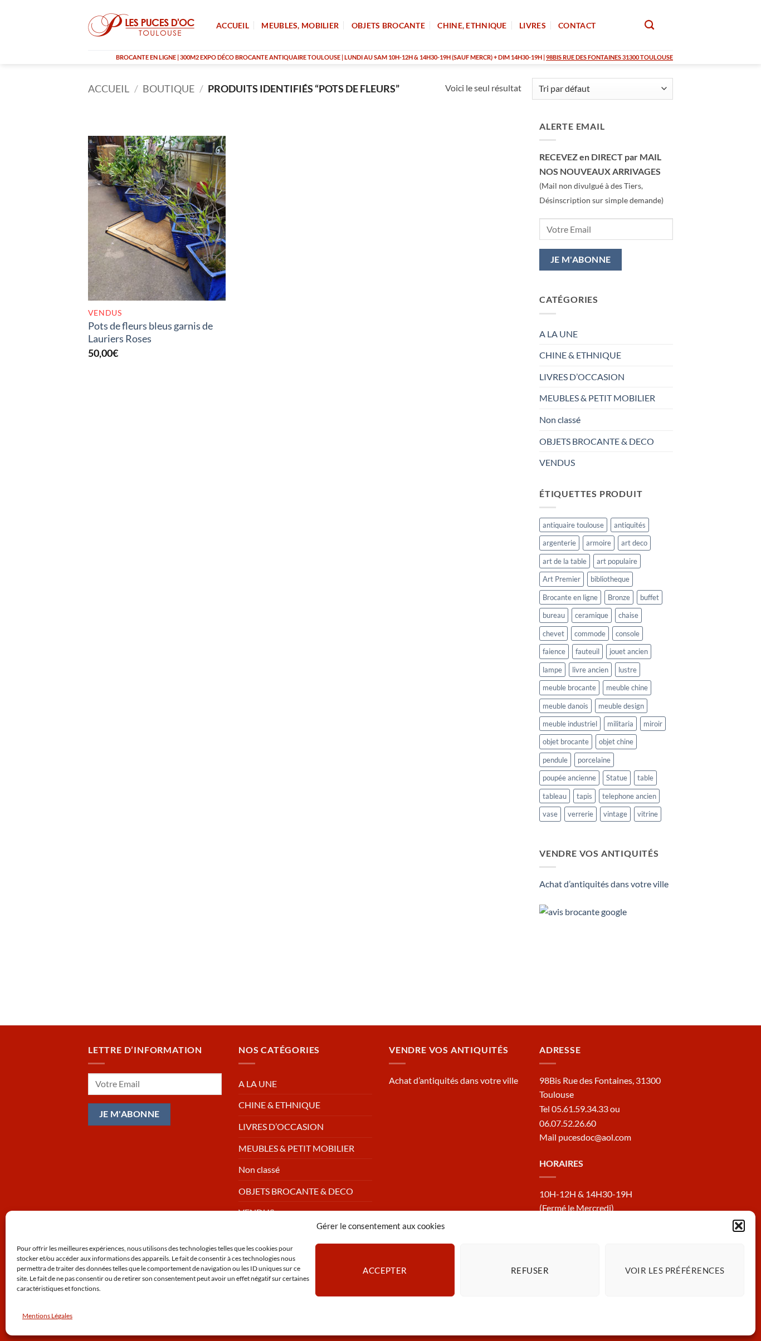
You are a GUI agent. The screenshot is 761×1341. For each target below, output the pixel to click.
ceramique (591, 615)
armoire (598, 542)
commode (590, 633)
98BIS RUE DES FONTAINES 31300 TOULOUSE (609, 57)
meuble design (621, 705)
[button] (738, 1225)
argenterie (559, 542)
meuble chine (627, 687)
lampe (552, 669)
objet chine (616, 741)
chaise (628, 615)
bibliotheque (610, 578)
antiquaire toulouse (573, 524)
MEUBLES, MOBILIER (300, 25)
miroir (652, 723)
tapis (584, 796)
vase (550, 813)
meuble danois (565, 705)
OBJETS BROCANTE (388, 25)
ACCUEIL (232, 25)
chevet (553, 633)
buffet (649, 597)
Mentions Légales (47, 1315)
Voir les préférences (675, 1270)
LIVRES (532, 25)
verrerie (580, 813)
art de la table (565, 561)
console (628, 633)
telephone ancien (629, 796)
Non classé (559, 419)
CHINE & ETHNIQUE (580, 355)
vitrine (647, 813)
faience (554, 651)
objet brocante (566, 741)
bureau (554, 615)
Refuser (530, 1270)
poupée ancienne (569, 777)
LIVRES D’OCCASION (582, 376)
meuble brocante (569, 687)
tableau (555, 796)
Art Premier (561, 578)
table (645, 777)
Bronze (619, 597)
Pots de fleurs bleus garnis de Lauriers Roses (150, 332)
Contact (577, 25)
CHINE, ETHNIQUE (471, 25)
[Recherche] (649, 25)
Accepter (385, 1270)
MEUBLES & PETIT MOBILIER (597, 397)
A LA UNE (558, 333)
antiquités (630, 524)
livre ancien (590, 669)
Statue (616, 777)
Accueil (108, 88)
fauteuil (587, 651)
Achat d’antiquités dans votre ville (604, 883)
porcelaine (594, 759)
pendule (555, 759)
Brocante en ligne (570, 597)
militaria (620, 723)
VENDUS (557, 462)
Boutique (168, 88)
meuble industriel (570, 723)
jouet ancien (628, 651)
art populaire (617, 561)
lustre (627, 669)
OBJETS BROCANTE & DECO (596, 441)
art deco (634, 542)
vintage (615, 813)
